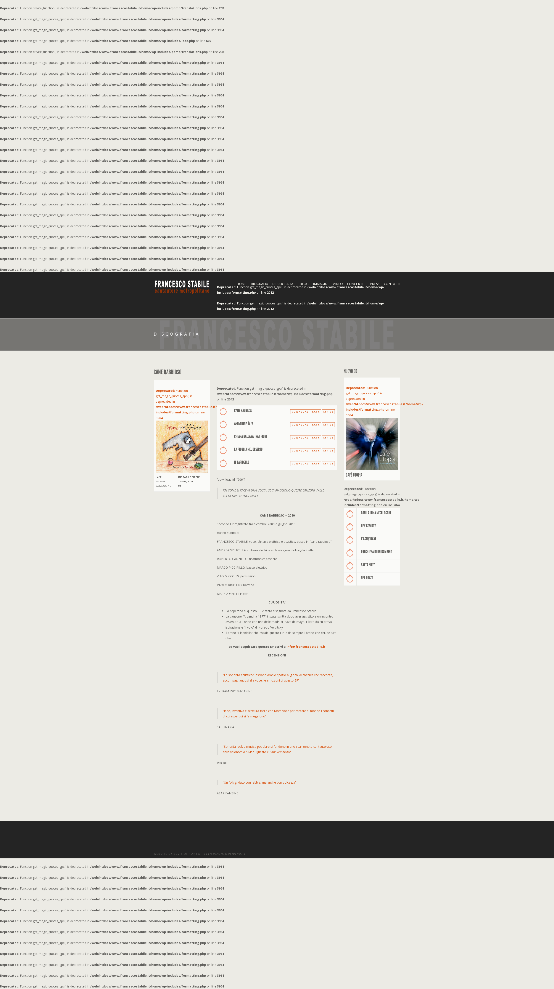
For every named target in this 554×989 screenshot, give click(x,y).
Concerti (355, 284)
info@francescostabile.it (306, 647)
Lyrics (328, 411)
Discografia (282, 284)
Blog (304, 284)
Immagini (321, 284)
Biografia (259, 284)
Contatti (392, 284)
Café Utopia (354, 475)
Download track (305, 411)
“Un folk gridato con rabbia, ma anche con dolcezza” (259, 782)
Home (241, 284)
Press (375, 284)
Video (338, 284)
